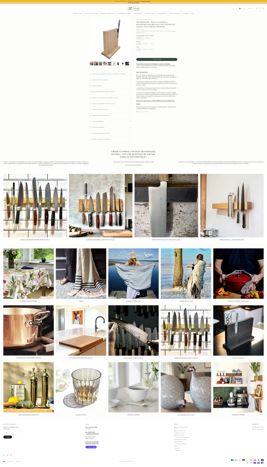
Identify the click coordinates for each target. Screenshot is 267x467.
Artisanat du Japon (150, 13)
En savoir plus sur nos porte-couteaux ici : (133, 164)
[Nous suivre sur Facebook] (4, 455)
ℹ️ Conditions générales (179, 435)
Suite (192, 13)
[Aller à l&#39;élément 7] (118, 64)
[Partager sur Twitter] (143, 111)
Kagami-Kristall (162, 13)
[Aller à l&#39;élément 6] (114, 64)
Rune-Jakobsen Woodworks (143, 19)
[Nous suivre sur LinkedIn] (11, 455)
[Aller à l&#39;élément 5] (109, 64)
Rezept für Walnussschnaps (257, 429)
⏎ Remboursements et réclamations (181, 437)
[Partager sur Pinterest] (145, 111)
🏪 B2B (175, 446)
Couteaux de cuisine (174, 13)
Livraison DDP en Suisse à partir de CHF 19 (126, 1)
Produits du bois (77, 13)
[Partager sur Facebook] (141, 111)
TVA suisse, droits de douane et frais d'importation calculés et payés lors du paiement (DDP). (136, 2)
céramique (185, 13)
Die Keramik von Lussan (124, 13)
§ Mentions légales (178, 441)
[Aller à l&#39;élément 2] (96, 64)
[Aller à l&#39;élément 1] (92, 64)
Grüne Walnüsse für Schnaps (258, 427)
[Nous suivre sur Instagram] (7, 455)
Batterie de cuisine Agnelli (108, 13)
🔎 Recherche (177, 450)
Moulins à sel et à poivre (91, 13)
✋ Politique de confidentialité (180, 443)
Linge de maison (137, 13)
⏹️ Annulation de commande (180, 439)
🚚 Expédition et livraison (179, 433)
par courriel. (153, 108)
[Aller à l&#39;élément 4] (105, 64)
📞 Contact (176, 448)
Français (250, 8)
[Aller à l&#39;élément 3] (100, 64)
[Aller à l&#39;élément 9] (127, 64)
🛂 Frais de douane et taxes (180, 430)
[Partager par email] (147, 111)
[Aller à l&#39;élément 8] (123, 64)
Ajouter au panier (156, 59)
